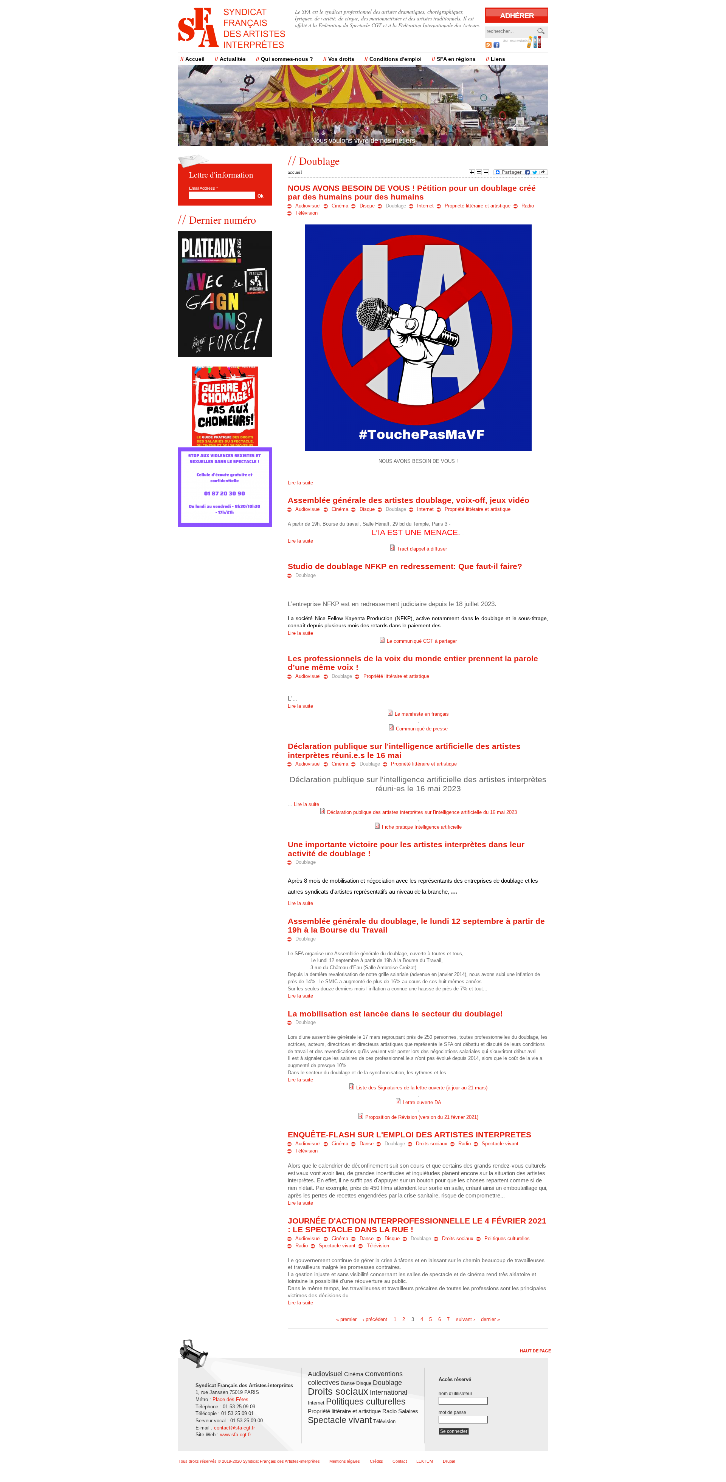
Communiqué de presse (422, 729)
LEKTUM (424, 1461)
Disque (367, 206)
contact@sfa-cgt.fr (234, 1428)
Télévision (306, 213)
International (388, 1392)
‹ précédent (375, 1319)
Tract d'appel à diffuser (422, 549)
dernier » (490, 1319)
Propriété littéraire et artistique (477, 206)
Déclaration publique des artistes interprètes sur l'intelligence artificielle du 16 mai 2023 (422, 812)
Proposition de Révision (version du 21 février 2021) (421, 1117)
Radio (527, 206)
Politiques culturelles (507, 1238)
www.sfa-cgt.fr (235, 1434)
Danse (367, 1143)
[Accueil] (231, 28)
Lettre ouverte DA (422, 1102)
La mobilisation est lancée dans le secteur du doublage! (395, 1013)
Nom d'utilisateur (455, 1393)
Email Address (203, 188)
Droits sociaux (431, 1143)
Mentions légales (344, 1461)
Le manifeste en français (422, 714)
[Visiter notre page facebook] (496, 46)
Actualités (233, 59)
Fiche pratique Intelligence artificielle (422, 827)
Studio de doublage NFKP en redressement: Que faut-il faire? (405, 566)
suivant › (465, 1319)
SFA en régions (456, 59)
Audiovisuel (308, 206)
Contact (399, 1461)
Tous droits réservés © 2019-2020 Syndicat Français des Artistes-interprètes (249, 1461)
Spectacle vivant (500, 1143)
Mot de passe (452, 1412)
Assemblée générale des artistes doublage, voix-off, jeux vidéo (408, 500)
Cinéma (340, 206)
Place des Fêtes (230, 1399)
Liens (498, 59)
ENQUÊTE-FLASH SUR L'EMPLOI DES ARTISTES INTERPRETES (409, 1134)
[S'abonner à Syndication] (489, 46)
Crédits (376, 1461)
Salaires (408, 1411)
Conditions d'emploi (395, 59)
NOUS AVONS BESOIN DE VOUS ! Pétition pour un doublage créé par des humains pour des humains (412, 192)
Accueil (195, 59)
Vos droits (341, 59)
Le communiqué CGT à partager (422, 641)
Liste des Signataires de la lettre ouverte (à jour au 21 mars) (421, 1088)
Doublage (396, 206)
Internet (425, 206)
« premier (346, 1319)
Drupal (449, 1461)
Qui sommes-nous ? (287, 59)
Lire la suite (300, 483)
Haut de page (535, 1351)
